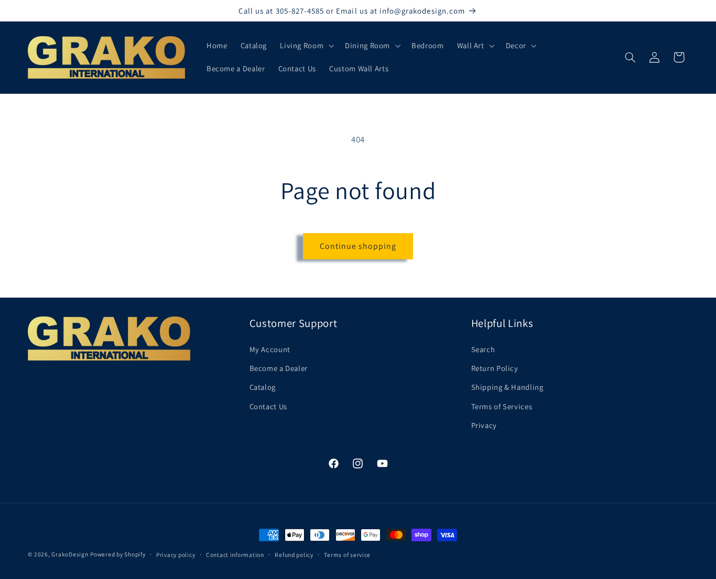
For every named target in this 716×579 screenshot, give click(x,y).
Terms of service (347, 555)
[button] (306, 45)
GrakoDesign (69, 554)
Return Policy (494, 368)
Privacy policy (175, 555)
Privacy (484, 425)
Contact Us (268, 406)
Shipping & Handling (507, 387)
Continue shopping (358, 246)
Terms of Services (502, 406)
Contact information (235, 555)
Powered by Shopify (117, 554)
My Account (269, 349)
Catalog (262, 387)
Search (483, 349)
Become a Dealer (278, 368)
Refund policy (294, 555)
